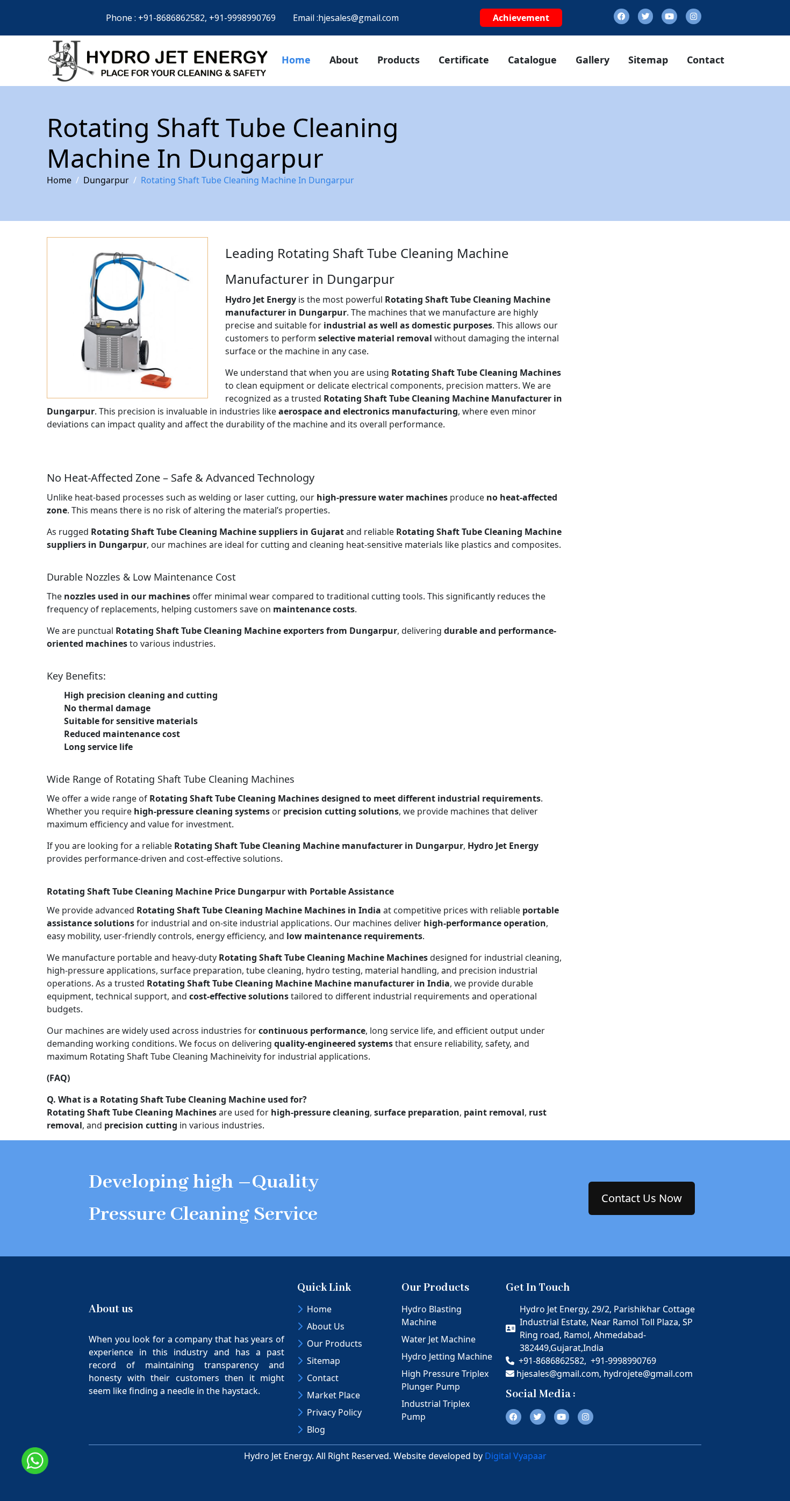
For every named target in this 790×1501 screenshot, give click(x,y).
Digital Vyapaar (516, 1456)
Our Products (334, 1343)
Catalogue (532, 59)
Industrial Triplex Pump (435, 1410)
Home (296, 59)
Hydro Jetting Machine (446, 1356)
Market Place (333, 1395)
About (343, 59)
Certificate (464, 59)
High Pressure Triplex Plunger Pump (445, 1380)
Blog (316, 1429)
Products (398, 59)
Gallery (592, 59)
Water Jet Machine (438, 1339)
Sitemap (648, 59)
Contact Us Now (641, 1198)
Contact (705, 59)
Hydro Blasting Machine (431, 1315)
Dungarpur (106, 180)
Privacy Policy (334, 1412)
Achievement (521, 18)
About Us (325, 1326)
